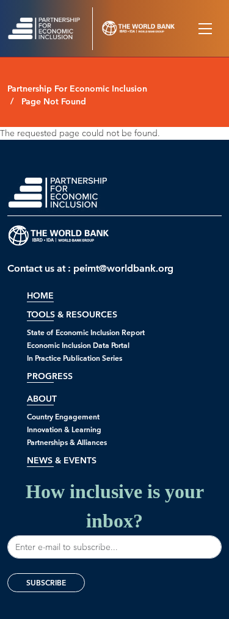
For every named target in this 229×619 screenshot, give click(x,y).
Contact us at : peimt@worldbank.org (90, 268)
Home (40, 296)
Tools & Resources (72, 315)
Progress (50, 376)
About (42, 399)
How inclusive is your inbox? (115, 506)
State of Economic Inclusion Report (86, 332)
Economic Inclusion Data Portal (78, 345)
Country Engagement (63, 416)
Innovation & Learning (64, 429)
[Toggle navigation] (205, 28)
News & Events (61, 460)
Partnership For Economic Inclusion (77, 89)
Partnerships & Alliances (67, 442)
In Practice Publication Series (74, 358)
